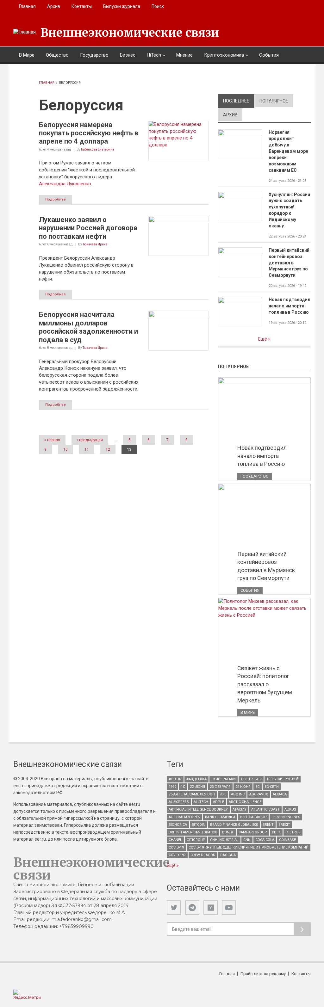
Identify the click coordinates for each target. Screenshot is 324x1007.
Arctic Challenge (245, 802)
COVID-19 (176, 847)
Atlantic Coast (265, 809)
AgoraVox (258, 794)
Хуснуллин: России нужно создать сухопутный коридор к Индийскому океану (289, 210)
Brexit (284, 825)
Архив (53, 6)
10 (65, 449)
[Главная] (24, 32)
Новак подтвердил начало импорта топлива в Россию (289, 306)
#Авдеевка (196, 779)
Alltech (201, 802)
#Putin (175, 779)
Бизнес (127, 55)
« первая (52, 440)
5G (257, 787)
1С (183, 787)
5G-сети (272, 787)
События (269, 55)
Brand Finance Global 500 (234, 825)
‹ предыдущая (90, 440)
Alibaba (280, 794)
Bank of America (220, 817)
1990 (172, 787)
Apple (218, 802)
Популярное (273, 100)
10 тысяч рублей (282, 779)
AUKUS (290, 809)
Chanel (175, 840)
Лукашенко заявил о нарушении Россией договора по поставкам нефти (88, 228)
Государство (94, 55)
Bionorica (178, 825)
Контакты (82, 6)
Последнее (238, 100)
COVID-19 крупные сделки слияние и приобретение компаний (248, 847)
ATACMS (239, 809)
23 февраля (220, 787)
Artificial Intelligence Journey (198, 809)
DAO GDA (228, 855)
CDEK (276, 832)
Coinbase (287, 840)
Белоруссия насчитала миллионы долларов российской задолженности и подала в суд (88, 327)
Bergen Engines (285, 817)
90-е (223, 794)
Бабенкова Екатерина (97, 149)
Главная (27, 6)
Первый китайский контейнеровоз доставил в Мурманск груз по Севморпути (289, 263)
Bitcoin (198, 825)
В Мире (26, 55)
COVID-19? (177, 855)
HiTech (154, 55)
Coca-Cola (264, 840)
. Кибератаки (223, 779)
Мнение (184, 55)
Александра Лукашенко (65, 184)
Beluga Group (253, 817)
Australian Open (184, 817)
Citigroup (196, 840)
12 (108, 449)
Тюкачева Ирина (95, 244)
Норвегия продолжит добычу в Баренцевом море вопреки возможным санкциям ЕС (288, 151)
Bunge (228, 832)
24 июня (243, 787)
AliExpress (179, 802)
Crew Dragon (202, 855)
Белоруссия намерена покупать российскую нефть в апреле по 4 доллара (88, 133)
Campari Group (253, 832)
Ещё (263, 339)
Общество (57, 55)
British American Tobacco (193, 832)
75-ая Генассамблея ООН (192, 794)
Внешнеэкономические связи (129, 33)
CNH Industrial (224, 840)
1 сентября (251, 779)
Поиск (158, 6)
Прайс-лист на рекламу (263, 974)
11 (86, 449)
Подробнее (55, 199)
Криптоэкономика (224, 55)
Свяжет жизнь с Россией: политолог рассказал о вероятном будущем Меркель (264, 684)
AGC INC (238, 794)
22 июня (197, 787)
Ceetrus (293, 832)
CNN (247, 840)
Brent (268, 825)
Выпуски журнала (121, 6)
